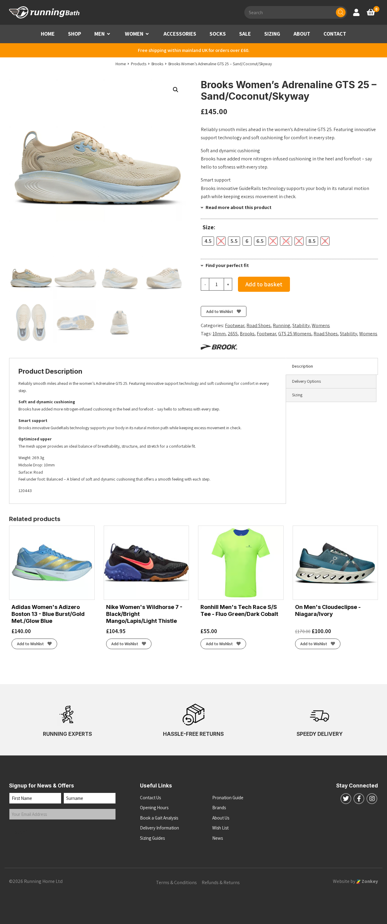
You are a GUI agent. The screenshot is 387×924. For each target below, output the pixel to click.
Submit (22, 832)
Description (302, 366)
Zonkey (369, 881)
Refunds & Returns (221, 882)
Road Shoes (258, 325)
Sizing (297, 395)
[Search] (341, 12)
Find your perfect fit (227, 265)
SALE (245, 33)
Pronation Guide (227, 797)
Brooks (247, 333)
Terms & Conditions (176, 882)
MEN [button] (99, 33)
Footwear (234, 325)
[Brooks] (219, 347)
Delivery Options (306, 381)
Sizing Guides (152, 838)
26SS (233, 333)
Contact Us (150, 797)
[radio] (208, 241)
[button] (109, 34)
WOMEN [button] (134, 33)
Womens (321, 325)
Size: (209, 227)
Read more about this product (238, 207)
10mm (219, 333)
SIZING (272, 33)
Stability (301, 325)
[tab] (332, 366)
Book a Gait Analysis (159, 818)
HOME (48, 33)
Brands (219, 807)
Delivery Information (159, 828)
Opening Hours (154, 807)
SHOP (74, 33)
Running (281, 325)
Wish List (220, 828)
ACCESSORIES (180, 33)
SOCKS (218, 33)
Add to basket (264, 284)
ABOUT (302, 33)
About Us (220, 818)
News (217, 838)
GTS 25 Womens (294, 333)
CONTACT (335, 33)
